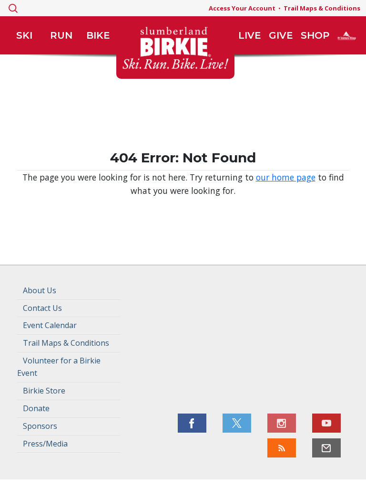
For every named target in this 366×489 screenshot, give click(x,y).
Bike (98, 35)
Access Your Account (242, 8)
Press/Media (45, 443)
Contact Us (42, 308)
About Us (39, 290)
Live (249, 35)
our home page (285, 177)
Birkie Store (44, 390)
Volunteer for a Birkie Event (59, 366)
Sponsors (40, 426)
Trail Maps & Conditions (322, 8)
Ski (24, 35)
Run (61, 35)
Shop (315, 35)
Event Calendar (50, 325)
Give (281, 35)
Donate (36, 408)
